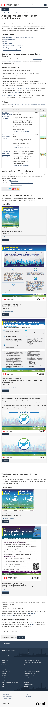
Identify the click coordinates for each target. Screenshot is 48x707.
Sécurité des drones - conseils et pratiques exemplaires (7, 115)
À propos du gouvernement (30, 652)
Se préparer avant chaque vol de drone (7, 136)
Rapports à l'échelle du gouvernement (10, 682)
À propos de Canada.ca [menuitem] (8, 698)
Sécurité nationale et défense (30, 666)
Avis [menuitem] (27, 694)
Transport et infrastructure (29, 673)
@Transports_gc (13, 181)
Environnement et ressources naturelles (32, 662)
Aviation (21, 13)
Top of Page (4, 703)
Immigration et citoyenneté (7, 664)
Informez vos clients (9, 39)
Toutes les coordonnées (6, 652)
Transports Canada (12, 13)
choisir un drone (15, 92)
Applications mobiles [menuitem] (7, 696)
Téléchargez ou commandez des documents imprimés (19, 48)
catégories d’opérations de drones (20, 88)
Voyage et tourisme (6, 671)
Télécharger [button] (5, 391)
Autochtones (26, 682)
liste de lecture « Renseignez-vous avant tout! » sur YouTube (28, 105)
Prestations (4, 677)
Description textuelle (10, 388)
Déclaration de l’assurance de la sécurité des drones (18, 37)
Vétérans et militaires (28, 684)
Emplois (3, 662)
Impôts (3, 686)
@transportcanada (16, 185)
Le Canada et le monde (29, 675)
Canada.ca (4, 13)
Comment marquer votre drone (12, 231)
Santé (3, 684)
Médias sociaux (7, 44)
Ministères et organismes (7, 655)
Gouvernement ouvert (28, 664)
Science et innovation (28, 680)
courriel (32, 624)
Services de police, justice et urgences (32, 671)
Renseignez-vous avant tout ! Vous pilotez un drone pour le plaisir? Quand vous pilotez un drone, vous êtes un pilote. (18, 585)
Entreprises (4, 673)
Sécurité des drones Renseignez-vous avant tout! (12, 514)
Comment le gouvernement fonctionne (32, 660)
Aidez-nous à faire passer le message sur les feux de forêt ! (21, 398)
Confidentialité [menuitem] (29, 696)
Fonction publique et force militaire (9, 669)
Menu (6, 9)
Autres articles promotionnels (12, 50)
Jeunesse (26, 686)
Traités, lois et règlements (7, 680)
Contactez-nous (5, 646)
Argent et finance (27, 677)
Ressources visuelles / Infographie (13, 46)
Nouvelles (4, 675)
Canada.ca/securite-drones (9, 95)
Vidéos (5, 41)
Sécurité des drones (29, 13)
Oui (19, 637)
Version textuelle (9, 237)
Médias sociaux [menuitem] (6, 694)
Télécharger (5, 240)
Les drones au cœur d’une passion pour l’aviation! (6, 154)
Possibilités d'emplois (28, 646)
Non (23, 637)
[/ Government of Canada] (10, 4)
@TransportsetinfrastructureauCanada (21, 183)
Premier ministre (5, 688)
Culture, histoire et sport (29, 669)
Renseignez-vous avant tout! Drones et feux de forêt (12, 305)
